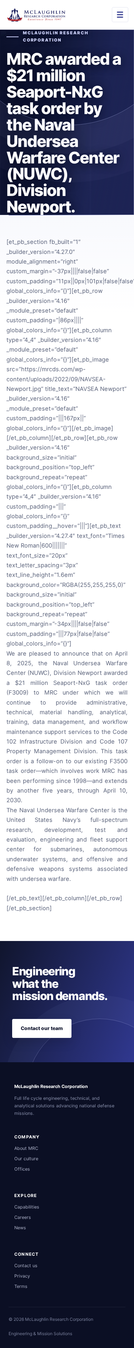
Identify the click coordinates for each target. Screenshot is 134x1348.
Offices (22, 1169)
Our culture (26, 1158)
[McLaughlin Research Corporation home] (38, 15)
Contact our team (42, 1028)
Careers (22, 1217)
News (20, 1227)
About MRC (26, 1148)
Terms (21, 1286)
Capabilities (26, 1207)
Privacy (22, 1276)
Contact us (26, 1265)
